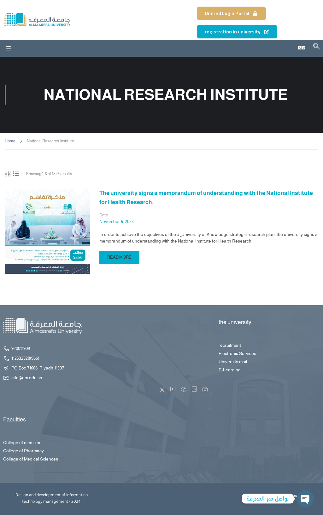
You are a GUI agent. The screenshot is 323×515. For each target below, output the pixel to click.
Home (10, 141)
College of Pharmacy (23, 450)
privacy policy (254, 495)
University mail (233, 361)
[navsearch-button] (316, 47)
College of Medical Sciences (30, 458)
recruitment (230, 345)
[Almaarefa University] (36, 19)
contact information (288, 495)
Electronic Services (237, 353)
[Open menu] (8, 48)
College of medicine (22, 442)
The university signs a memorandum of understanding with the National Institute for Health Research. (206, 197)
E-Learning (230, 369)
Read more (119, 255)
